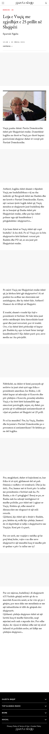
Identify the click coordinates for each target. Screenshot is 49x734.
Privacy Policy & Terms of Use (18, 726)
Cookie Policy (36, 726)
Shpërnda (6, 46)
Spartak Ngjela (10, 34)
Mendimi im (8, 10)
